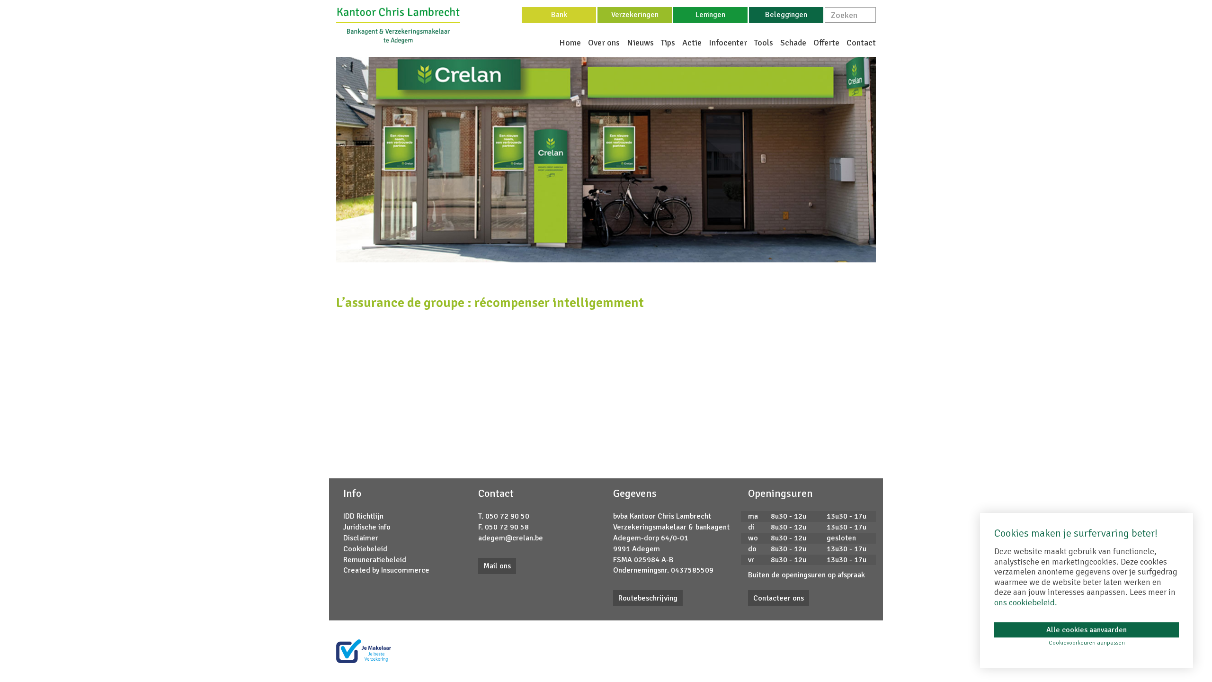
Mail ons (497, 566)
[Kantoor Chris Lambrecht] (398, 25)
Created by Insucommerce (386, 570)
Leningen (710, 14)
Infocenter (728, 42)
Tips (668, 42)
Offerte (826, 42)
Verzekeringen (635, 14)
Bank (559, 14)
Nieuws (640, 42)
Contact (861, 42)
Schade (793, 42)
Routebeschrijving (647, 598)
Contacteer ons (778, 598)
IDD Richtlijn (363, 516)
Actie (692, 42)
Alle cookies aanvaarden (1086, 630)
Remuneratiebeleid (374, 560)
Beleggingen (786, 14)
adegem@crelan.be (510, 538)
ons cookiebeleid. (1025, 602)
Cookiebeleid (365, 549)
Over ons (604, 42)
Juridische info (367, 527)
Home (570, 42)
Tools (763, 42)
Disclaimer (360, 538)
